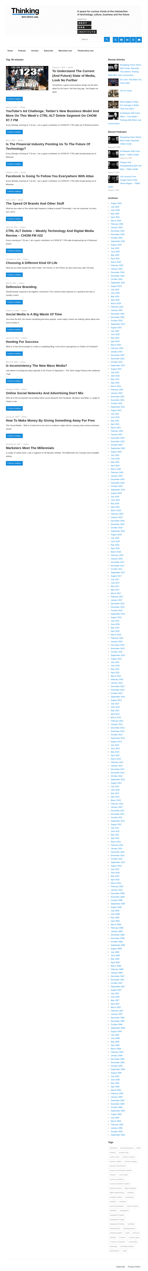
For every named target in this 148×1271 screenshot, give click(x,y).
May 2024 (115, 296)
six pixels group (134, 1237)
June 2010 (115, 873)
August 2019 (116, 493)
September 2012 (118, 779)
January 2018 (116, 559)
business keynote (129, 1157)
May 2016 (115, 628)
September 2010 (118, 862)
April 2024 (115, 300)
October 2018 (116, 528)
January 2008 (116, 973)
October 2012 (116, 776)
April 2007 (115, 1004)
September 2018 (118, 531)
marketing (130, 1224)
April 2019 (115, 507)
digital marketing (130, 1188)
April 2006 (115, 1045)
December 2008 (117, 935)
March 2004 (116, 1121)
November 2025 (117, 234)
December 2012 (117, 769)
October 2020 (116, 445)
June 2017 (115, 583)
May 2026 (115, 214)
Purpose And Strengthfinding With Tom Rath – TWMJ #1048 (131, 165)
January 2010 (116, 890)
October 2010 (116, 859)
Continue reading (13, 99)
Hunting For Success (22, 342)
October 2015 (116, 652)
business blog (123, 1152)
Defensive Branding (21, 287)
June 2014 (115, 707)
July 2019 (115, 497)
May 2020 (115, 462)
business (113, 1152)
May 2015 (115, 669)
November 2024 (117, 276)
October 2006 (116, 1024)
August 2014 (116, 700)
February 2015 (117, 679)
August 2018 (116, 534)
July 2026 (115, 207)
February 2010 (117, 886)
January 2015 (116, 683)
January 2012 (116, 807)
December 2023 (117, 314)
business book (114, 1157)
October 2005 (116, 1066)
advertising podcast (126, 1148)
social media (133, 1242)
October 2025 (116, 238)
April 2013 (115, 755)
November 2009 (117, 897)
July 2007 (115, 993)
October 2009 (116, 900)
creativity (113, 1175)
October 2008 (116, 942)
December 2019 (117, 479)
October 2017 (116, 569)
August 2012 (116, 783)
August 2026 (116, 203)
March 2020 (116, 469)
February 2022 (117, 390)
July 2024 (115, 290)
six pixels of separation (117, 1242)
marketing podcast (129, 1228)
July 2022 (115, 372)
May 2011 (115, 835)
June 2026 (115, 210)
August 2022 (116, 369)
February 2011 (117, 845)
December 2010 (117, 852)
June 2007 (115, 997)
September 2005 (118, 1069)
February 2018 (117, 555)
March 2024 (116, 303)
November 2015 (117, 648)
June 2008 (115, 955)
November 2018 (117, 524)
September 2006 (118, 1028)
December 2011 (117, 811)
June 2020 (115, 459)
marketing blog (115, 1228)
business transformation (118, 1166)
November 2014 (117, 690)
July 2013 (115, 745)
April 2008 (115, 962)
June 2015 (115, 666)
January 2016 (116, 641)
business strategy (131, 1161)
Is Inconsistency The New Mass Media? (36, 365)
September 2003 (118, 1135)
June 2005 (115, 1080)
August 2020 (116, 452)
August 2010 (116, 866)
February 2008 (117, 969)
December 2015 (117, 645)
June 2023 (115, 334)
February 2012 (117, 804)
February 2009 (117, 928)
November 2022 (117, 359)
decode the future (115, 1188)
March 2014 (116, 717)
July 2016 (115, 621)
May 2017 (115, 586)
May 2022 (115, 379)
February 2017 (117, 597)
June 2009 (115, 914)
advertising (113, 1148)
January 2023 (116, 352)
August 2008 (116, 949)
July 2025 (115, 248)
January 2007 (116, 1014)
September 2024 (118, 283)
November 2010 (117, 855)
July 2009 (115, 911)
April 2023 (115, 341)
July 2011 (115, 828)
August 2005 (116, 1073)
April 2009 (115, 921)
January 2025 (116, 269)
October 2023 (116, 321)
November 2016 (117, 607)
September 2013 (118, 738)
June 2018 (115, 541)
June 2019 (115, 500)
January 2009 (116, 931)
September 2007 (118, 986)
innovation (122, 1201)
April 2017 (115, 590)
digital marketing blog (117, 1193)
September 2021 (118, 407)
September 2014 (118, 697)
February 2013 (117, 762)
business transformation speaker (121, 1170)
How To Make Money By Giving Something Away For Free (50, 420)
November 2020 (117, 441)
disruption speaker (116, 1197)
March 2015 (116, 676)
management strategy (117, 1219)
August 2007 (116, 990)
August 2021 (116, 410)
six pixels (122, 1237)
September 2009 (118, 904)
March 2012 (116, 800)
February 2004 (117, 1124)
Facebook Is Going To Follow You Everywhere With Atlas (50, 176)
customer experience (117, 1179)
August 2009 (116, 907)
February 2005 (117, 1093)
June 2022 (115, 376)
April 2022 (115, 383)
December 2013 (117, 728)
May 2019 (115, 503)
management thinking (117, 1224)
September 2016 (118, 614)
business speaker (116, 1161)
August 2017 (116, 576)
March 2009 (116, 924)
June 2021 (115, 417)
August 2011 (116, 824)
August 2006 (116, 1031)
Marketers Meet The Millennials (30, 448)
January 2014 (116, 724)
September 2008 (118, 945)
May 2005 (115, 1083)
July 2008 (115, 952)
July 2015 (115, 662)
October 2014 (116, 693)
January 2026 (116, 227)
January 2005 (116, 1097)
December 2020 (117, 438)
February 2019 (117, 514)
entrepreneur (129, 1197)
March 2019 (116, 510)
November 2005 (117, 1062)
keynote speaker (132, 1206)
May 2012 (115, 793)
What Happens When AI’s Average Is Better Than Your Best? (129, 105)
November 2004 (117, 1104)
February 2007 (117, 1011)
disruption (130, 1193)
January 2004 (116, 1128)
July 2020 (115, 455)
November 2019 (117, 483)
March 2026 (116, 221)
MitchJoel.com (65, 51)
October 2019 (116, 486)
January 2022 (116, 393)
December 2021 (117, 396)
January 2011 (116, 848)
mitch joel (136, 1233)
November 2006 (117, 1021)
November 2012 (117, 773)
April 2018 (115, 548)
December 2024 (117, 272)
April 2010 (115, 880)
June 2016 (115, 624)
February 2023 (117, 348)
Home (10, 51)
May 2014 (115, 710)
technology (113, 1246)
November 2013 (117, 731)
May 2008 (115, 959)
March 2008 (116, 966)
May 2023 (115, 338)
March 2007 (116, 1007)
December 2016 (117, 604)
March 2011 (116, 842)
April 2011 (115, 838)
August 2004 (116, 1114)
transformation (114, 1251)
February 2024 (117, 307)
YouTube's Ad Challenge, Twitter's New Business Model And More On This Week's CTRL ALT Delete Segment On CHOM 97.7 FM (52, 115)
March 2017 (116, 593)
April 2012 (115, 797)
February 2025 (117, 265)
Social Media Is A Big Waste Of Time (34, 314)
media (127, 1233)
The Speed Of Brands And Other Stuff (35, 203)
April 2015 (115, 673)
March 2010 (116, 883)
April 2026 (115, 217)
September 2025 (118, 241)
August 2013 (116, 742)
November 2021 (117, 400)
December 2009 (117, 893)
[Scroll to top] (143, 1266)
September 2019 (118, 490)
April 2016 (115, 631)
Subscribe (48, 51)
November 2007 (117, 980)
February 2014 (117, 721)
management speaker (117, 1215)
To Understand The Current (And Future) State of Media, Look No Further (74, 75)
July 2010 (115, 869)
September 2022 (118, 365)
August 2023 (116, 327)
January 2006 (116, 1055)
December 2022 (117, 355)
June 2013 (115, 748)
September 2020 (118, 448)
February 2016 (117, 638)
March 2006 (116, 1049)
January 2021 (116, 434)
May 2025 (115, 255)
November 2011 (117, 814)
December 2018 (117, 521)
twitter (125, 1251)
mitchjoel (113, 1237)
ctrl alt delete (123, 1175)
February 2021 (117, 431)
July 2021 (115, 414)
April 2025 (115, 258)
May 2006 (115, 1042)
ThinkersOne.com (85, 51)
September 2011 (118, 821)
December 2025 (117, 231)
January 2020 (116, 476)
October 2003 (116, 1131)
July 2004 (115, 1118)
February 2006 (117, 1052)
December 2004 (117, 1100)
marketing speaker (116, 1233)
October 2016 (116, 610)
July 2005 (115, 1076)
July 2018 (115, 538)
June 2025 (115, 252)
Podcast (22, 51)
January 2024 (116, 310)
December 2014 (117, 686)
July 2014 (115, 704)
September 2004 (118, 1111)
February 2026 (117, 224)
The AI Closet (126, 91)
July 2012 (115, 786)
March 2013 (116, 759)
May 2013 (115, 752)
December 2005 (117, 1059)
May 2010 (115, 876)
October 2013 (116, 735)
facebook (113, 1201)
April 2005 (115, 1087)
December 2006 (117, 1018)
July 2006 (115, 1035)
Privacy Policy (134, 1267)
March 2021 (116, 428)
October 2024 (116, 279)
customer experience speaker (120, 1184)
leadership (113, 1210)
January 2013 (116, 766)
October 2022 (116, 362)
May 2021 (115, 421)
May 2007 (115, 1000)
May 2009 (115, 917)
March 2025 (116, 262)
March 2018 (116, 552)
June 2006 (115, 1038)
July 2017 (115, 579)
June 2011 (115, 831)
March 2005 (116, 1090)
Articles (34, 51)
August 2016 (116, 617)
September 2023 (118, 324)
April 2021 (115, 424)
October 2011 (116, 817)
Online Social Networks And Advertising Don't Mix (44, 393)
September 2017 (118, 572)
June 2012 (115, 790)
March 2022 (116, 386)
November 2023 (117, 317)
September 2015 (118, 655)
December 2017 (117, 562)
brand (138, 1148)
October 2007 (116, 983)
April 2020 (115, 465)
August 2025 (116, 245)
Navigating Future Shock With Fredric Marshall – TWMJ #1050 (130, 140)
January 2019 (116, 517)
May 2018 (115, 545)
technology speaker (126, 1246)
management (124, 1210)
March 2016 (116, 635)
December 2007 (117, 976)
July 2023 (115, 331)
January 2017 (116, 600)
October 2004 (116, 1107)
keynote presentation (117, 1206)
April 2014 (115, 714)
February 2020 (117, 472)
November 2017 (117, 566)
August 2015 (116, 659)
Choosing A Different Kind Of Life (31, 263)
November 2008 (117, 938)
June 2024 (115, 293)
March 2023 (116, 345)
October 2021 (116, 403)
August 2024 (116, 286)
